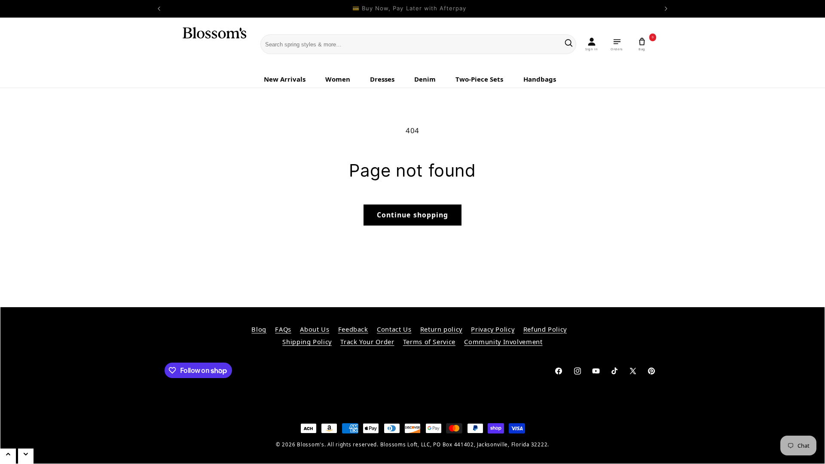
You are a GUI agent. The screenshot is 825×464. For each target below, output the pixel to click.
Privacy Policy (492, 329)
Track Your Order (367, 341)
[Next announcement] (666, 8)
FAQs (283, 329)
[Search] (568, 44)
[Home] (209, 44)
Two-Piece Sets (479, 79)
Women (337, 79)
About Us (314, 329)
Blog (258, 329)
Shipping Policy (306, 341)
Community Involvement (503, 341)
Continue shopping (412, 215)
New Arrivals (285, 79)
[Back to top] (8, 456)
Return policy (441, 329)
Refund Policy (545, 329)
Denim (425, 79)
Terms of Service (429, 341)
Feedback (353, 329)
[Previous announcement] (159, 8)
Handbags (539, 79)
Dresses (382, 79)
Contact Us (394, 329)
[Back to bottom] (26, 456)
